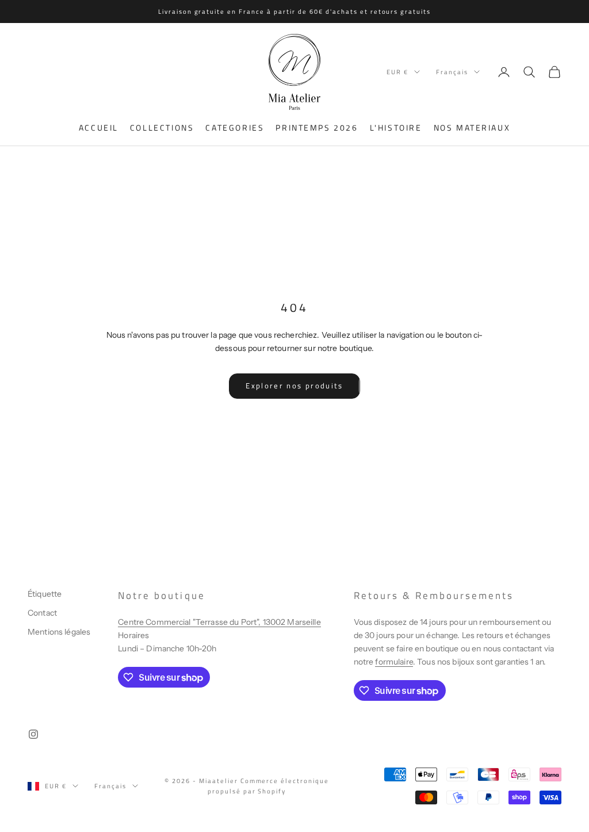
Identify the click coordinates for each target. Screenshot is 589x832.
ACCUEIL (98, 127)
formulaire (393, 662)
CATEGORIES (234, 127)
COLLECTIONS (162, 127)
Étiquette (45, 594)
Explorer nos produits (294, 385)
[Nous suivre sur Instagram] (33, 734)
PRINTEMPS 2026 (317, 127)
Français (452, 72)
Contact (42, 613)
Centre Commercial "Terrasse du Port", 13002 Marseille (219, 622)
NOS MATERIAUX (472, 127)
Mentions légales (59, 632)
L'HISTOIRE (396, 127)
